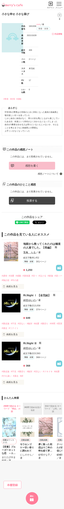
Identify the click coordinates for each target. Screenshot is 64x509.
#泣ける (42, 276)
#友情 (12, 99)
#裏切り (44, 323)
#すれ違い (7, 376)
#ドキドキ (48, 371)
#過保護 (26, 276)
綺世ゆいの (29, 300)
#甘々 (34, 276)
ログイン (50, 8)
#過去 (4, 328)
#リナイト (13, 328)
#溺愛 (11, 276)
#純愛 (36, 323)
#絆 (21, 376)
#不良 (13, 323)
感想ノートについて (48, 173)
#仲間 (52, 323)
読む (32, 496)
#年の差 (14, 280)
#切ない (21, 323)
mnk (38, 24)
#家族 (50, 276)
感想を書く (32, 165)
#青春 (6, 99)
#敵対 (29, 323)
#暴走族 (5, 323)
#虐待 (4, 276)
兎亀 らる (29, 252)
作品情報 (58, 34)
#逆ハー (58, 276)
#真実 (59, 323)
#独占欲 (5, 280)
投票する (32, 200)
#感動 (18, 99)
